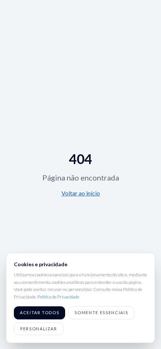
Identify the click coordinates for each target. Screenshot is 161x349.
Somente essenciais (101, 312)
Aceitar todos (39, 312)
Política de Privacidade (58, 297)
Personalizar (38, 328)
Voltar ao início (80, 193)
